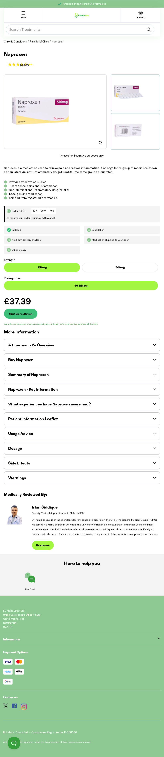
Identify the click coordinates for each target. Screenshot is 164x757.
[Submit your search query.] (149, 29)
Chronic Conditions (15, 41)
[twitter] (5, 707)
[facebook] (14, 707)
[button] (82, 345)
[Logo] (82, 15)
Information (11, 639)
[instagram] (24, 707)
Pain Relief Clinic (39, 41)
